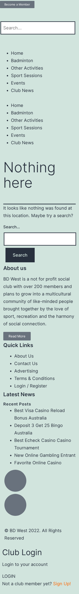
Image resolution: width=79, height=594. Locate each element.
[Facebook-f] (5, 13)
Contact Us (26, 363)
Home (17, 53)
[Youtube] (17, 13)
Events (18, 83)
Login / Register (30, 386)
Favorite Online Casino (37, 462)
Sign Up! (62, 583)
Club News (22, 90)
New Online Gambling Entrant (44, 455)
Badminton (22, 60)
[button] (39, 38)
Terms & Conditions (34, 378)
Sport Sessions (26, 75)
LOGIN (8, 576)
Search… (11, 227)
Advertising (26, 371)
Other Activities (27, 68)
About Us (24, 356)
